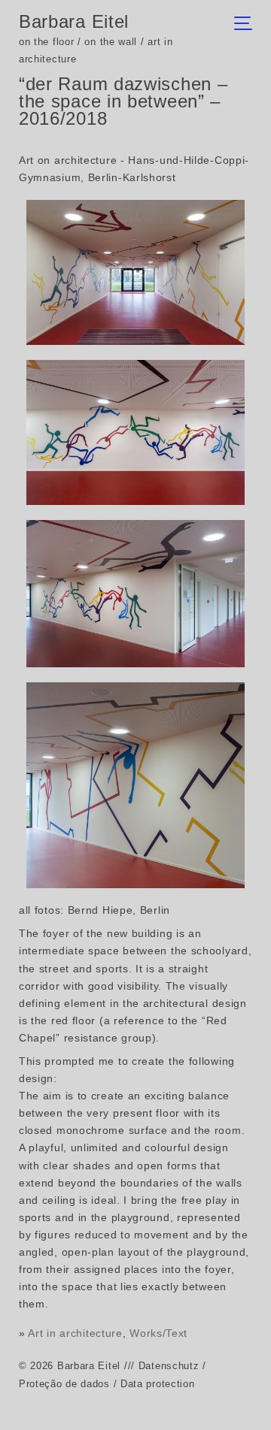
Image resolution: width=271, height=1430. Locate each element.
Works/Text (158, 1333)
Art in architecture (75, 1333)
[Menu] (247, 25)
